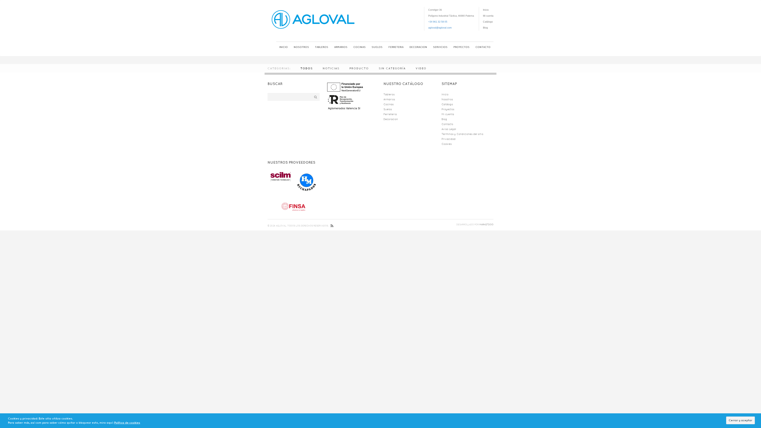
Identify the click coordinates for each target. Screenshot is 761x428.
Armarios (340, 47)
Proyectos (461, 47)
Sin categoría (392, 68)
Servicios (440, 47)
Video (421, 68)
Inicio (486, 10)
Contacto (482, 47)
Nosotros (301, 47)
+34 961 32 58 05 (437, 21)
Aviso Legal (449, 129)
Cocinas (359, 47)
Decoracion (418, 47)
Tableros (321, 47)
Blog (485, 27)
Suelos (377, 47)
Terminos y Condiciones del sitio (462, 134)
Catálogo (488, 21)
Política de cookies (127, 422)
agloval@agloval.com (440, 27)
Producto (359, 68)
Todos (306, 68)
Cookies (447, 143)
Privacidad (449, 139)
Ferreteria (395, 47)
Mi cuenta (488, 15)
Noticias (331, 68)
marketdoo (486, 224)
